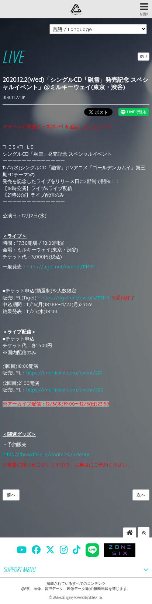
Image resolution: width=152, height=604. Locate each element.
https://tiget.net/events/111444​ (61, 266)
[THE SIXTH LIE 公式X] (50, 549)
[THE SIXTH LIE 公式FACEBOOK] (36, 549)
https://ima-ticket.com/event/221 (64, 373)
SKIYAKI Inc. (96, 597)
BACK (143, 56)
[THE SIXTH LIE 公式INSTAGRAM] (64, 549)
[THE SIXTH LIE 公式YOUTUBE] (22, 549)
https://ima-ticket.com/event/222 (64, 390)
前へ (11, 495)
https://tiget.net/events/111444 (75, 298)
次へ (141, 495)
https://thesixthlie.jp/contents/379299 (46, 454)
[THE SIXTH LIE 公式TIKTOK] (76, 549)
